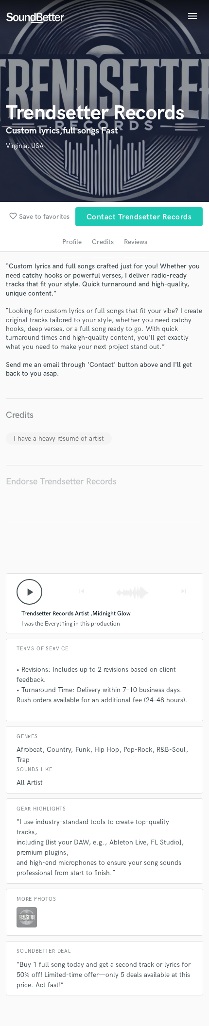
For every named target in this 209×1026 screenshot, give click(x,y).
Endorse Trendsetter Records (61, 481)
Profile (72, 242)
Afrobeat (29, 749)
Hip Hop (106, 749)
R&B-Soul (171, 749)
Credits (103, 242)
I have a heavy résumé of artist (59, 438)
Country (58, 749)
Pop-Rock (137, 749)
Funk (82, 749)
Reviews (135, 242)
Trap (23, 760)
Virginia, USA (25, 146)
